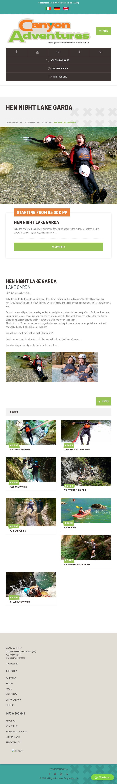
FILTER (105, 401)
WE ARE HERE (12, 726)
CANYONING (11, 678)
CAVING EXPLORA (13, 700)
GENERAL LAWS (13, 737)
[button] (102, 777)
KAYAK (9, 689)
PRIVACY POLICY (13, 742)
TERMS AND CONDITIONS (17, 731)
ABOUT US (10, 721)
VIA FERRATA (12, 694)
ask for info (58, 246)
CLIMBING (10, 705)
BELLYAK (9, 683)
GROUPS (14, 412)
